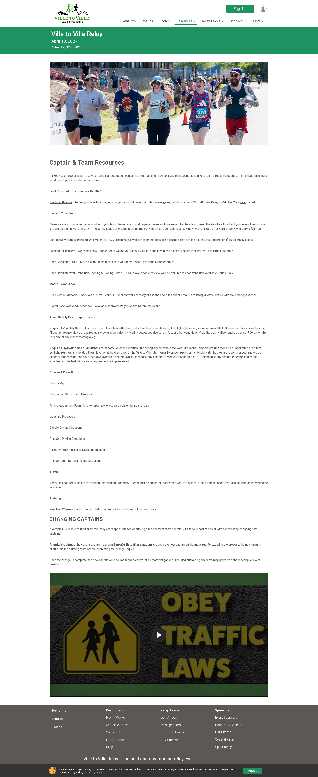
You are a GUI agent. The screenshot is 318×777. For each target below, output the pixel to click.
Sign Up (240, 9)
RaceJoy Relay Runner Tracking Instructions (78, 449)
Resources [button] (184, 21)
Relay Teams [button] (211, 21)
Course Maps (58, 383)
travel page (216, 483)
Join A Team (169, 717)
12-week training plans (76, 509)
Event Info (128, 21)
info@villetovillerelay (209, 295)
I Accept (252, 771)
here (243, 202)
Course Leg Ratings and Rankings (71, 394)
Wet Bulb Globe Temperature (195, 348)
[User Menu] (263, 8)
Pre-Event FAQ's (108, 295)
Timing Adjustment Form (65, 405)
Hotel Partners (116, 740)
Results (147, 21)
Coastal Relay (224, 739)
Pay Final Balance (61, 202)
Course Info (114, 732)
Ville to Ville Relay (77, 34)
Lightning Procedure (62, 416)
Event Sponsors (226, 717)
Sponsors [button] (237, 21)
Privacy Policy (95, 772)
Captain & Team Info (120, 725)
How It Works (115, 717)
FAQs (110, 747)
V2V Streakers (170, 740)
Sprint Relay (223, 747)
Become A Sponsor (228, 725)
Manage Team (170, 725)
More (257, 21)
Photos (164, 21)
